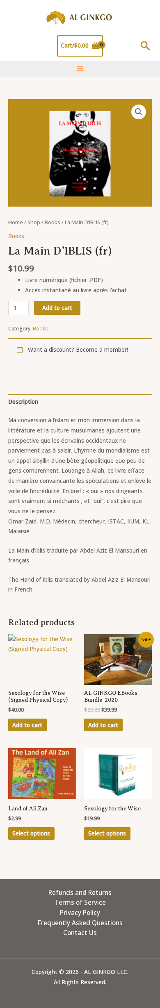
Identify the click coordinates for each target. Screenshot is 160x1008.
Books (52, 222)
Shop (33, 222)
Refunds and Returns (80, 892)
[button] (145, 45)
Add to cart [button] (27, 725)
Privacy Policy (80, 912)
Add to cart (57, 308)
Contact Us (80, 932)
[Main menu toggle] (80, 69)
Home (15, 222)
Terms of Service (80, 902)
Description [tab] (23, 401)
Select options (31, 833)
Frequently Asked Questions (80, 922)
